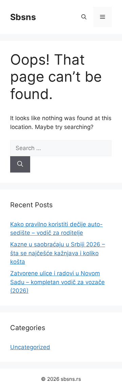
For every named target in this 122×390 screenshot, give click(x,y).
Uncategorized (30, 347)
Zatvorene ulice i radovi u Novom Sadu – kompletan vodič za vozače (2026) (57, 282)
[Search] (20, 164)
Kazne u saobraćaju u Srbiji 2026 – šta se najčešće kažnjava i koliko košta (57, 253)
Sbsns (23, 17)
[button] (84, 17)
